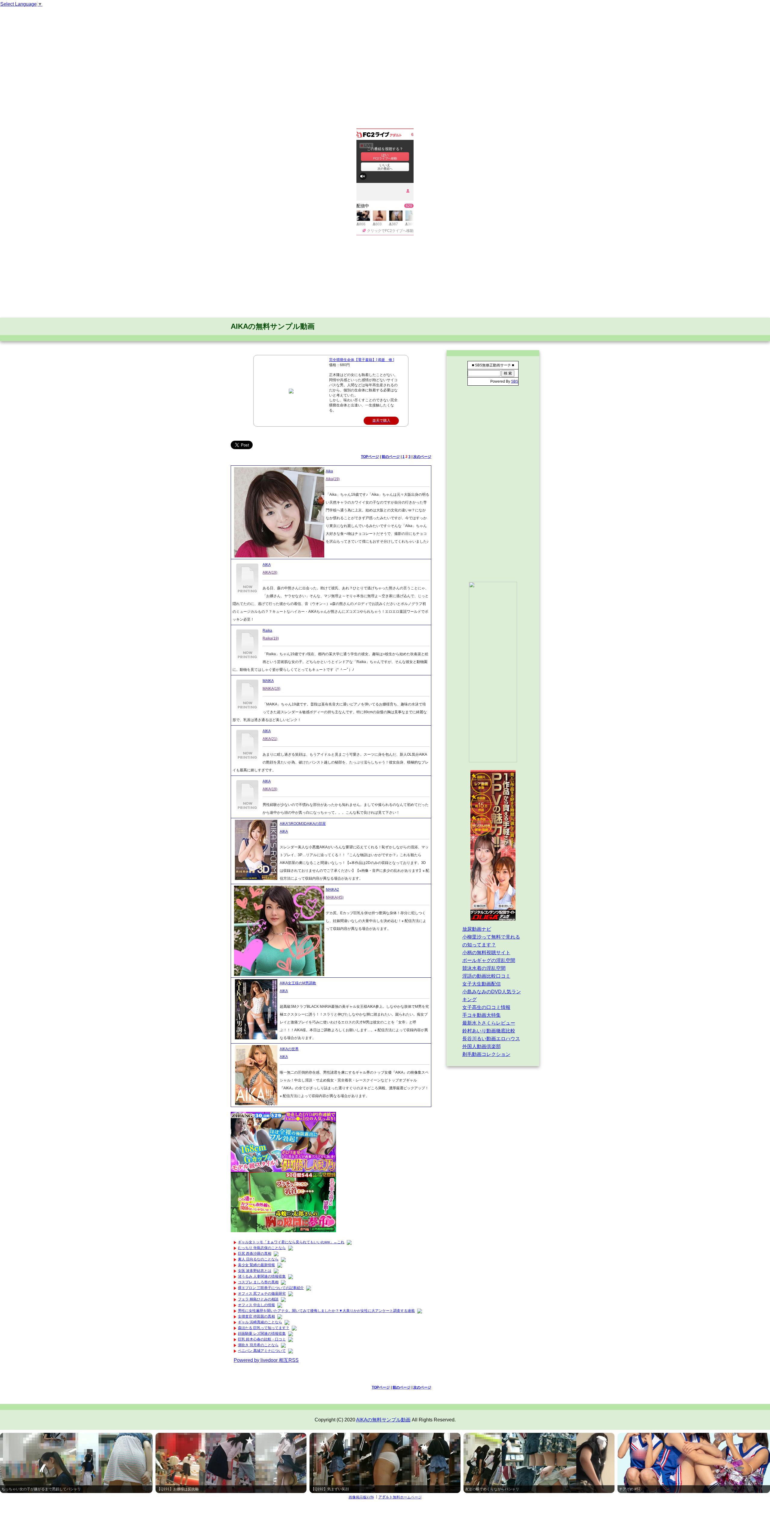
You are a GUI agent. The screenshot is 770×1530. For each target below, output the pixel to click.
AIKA (267, 565)
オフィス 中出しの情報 (256, 1305)
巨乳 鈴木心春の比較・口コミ (262, 1339)
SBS (514, 381)
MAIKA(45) (334, 897)
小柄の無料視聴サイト (486, 952)
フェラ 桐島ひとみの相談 (258, 1299)
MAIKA (268, 681)
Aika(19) (333, 479)
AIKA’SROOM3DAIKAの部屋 (303, 824)
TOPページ (370, 457)
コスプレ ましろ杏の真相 (258, 1282)
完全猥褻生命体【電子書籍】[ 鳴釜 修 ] (361, 360)
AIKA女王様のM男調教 (298, 983)
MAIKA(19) (271, 688)
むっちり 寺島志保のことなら (262, 1248)
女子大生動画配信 (481, 983)
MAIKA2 (332, 889)
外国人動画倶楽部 (481, 1046)
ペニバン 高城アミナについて (262, 1351)
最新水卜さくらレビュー (488, 1023)
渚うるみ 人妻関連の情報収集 (262, 1276)
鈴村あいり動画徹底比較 (488, 1030)
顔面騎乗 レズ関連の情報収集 (262, 1333)
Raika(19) (271, 638)
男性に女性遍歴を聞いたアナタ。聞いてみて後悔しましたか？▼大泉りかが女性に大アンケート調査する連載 (326, 1311)
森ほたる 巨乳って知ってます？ (263, 1328)
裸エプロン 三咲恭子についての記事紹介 (271, 1288)
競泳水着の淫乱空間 (484, 968)
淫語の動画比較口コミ (486, 976)
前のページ (391, 457)
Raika (267, 630)
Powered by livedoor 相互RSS (266, 1360)
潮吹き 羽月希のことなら (258, 1345)
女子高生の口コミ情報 (486, 1007)
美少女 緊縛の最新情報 (256, 1265)
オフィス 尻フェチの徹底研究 (262, 1293)
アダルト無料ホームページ (400, 1497)
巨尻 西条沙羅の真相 (254, 1253)
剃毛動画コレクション (486, 1054)
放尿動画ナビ (476, 929)
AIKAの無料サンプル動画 (273, 326)
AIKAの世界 (289, 1049)
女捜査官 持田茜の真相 (256, 1316)
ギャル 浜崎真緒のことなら (260, 1322)
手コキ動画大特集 (481, 1015)
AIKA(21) (270, 739)
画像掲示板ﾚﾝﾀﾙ (361, 1497)
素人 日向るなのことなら (258, 1259)
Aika (329, 471)
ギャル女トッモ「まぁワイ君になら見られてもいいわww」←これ (291, 1242)
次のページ (422, 457)
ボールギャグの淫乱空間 (488, 960)
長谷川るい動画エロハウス (491, 1038)
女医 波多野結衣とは (254, 1271)
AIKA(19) (270, 572)
